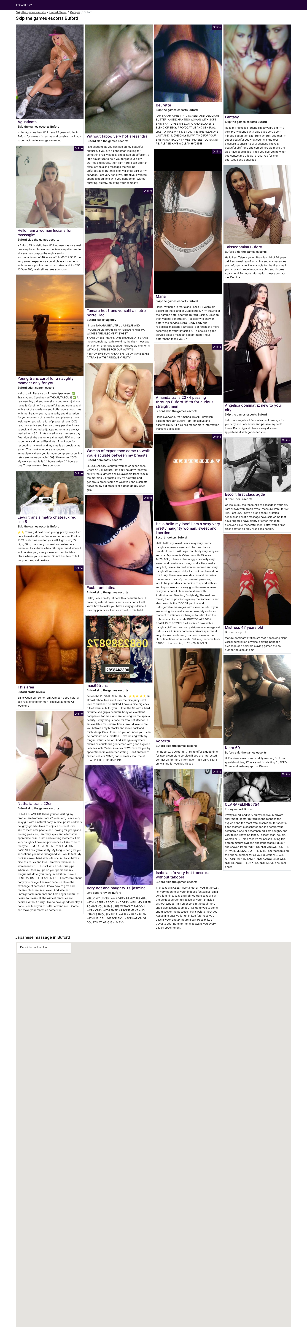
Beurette (163, 105)
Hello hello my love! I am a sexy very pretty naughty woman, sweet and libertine (188, 528)
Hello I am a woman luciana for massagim (45, 232)
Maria (161, 296)
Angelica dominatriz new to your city (253, 407)
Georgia (75, 12)
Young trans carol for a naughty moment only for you (46, 380)
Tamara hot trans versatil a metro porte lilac (116, 312)
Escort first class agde (245, 494)
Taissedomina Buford (243, 247)
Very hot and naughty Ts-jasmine (116, 888)
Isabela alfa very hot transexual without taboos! (183, 874)
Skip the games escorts (31, 12)
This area (26, 687)
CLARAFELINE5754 (242, 804)
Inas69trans (97, 685)
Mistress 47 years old (244, 627)
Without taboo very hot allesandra (117, 136)
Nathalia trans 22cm (35, 803)
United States (57, 12)
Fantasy (232, 117)
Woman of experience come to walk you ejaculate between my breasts (118, 453)
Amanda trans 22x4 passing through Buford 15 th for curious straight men (184, 402)
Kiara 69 (232, 748)
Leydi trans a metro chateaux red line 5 (47, 519)
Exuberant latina (101, 587)
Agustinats (27, 122)
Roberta (163, 741)
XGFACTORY (24, 5)
